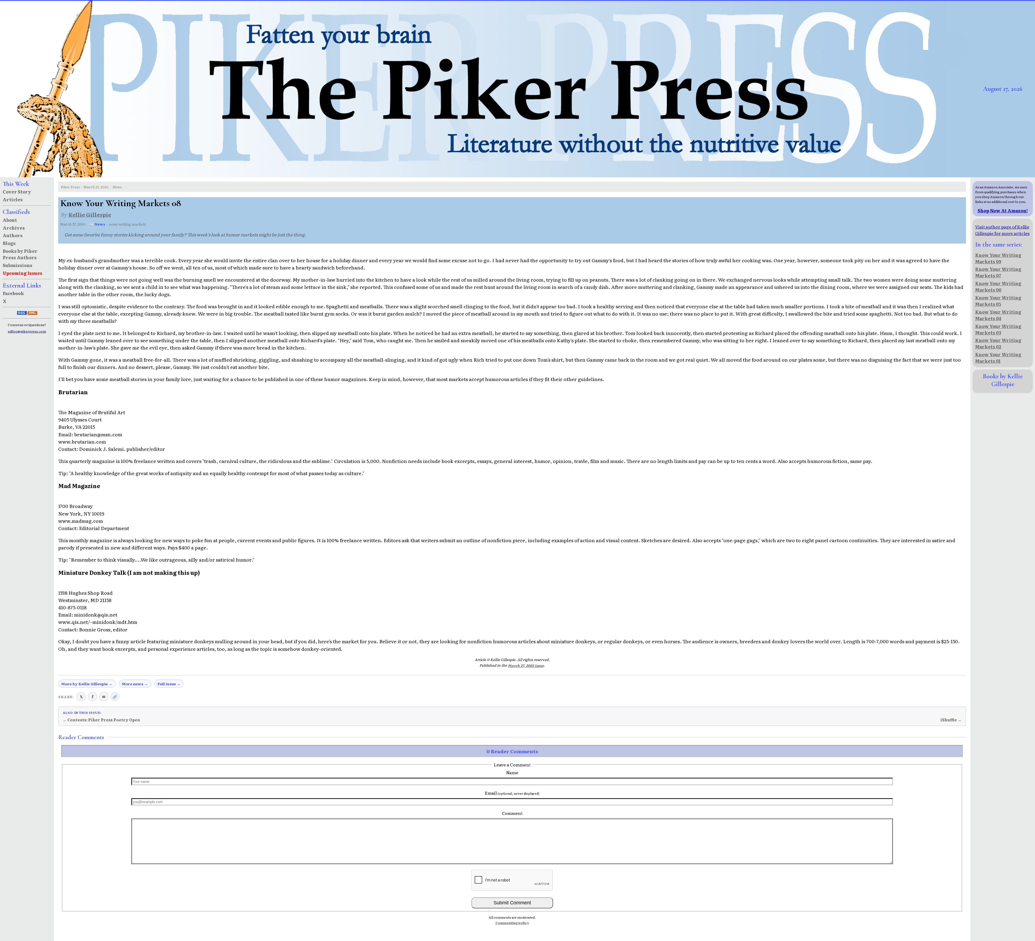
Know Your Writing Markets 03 (998, 329)
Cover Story (17, 191)
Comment (512, 813)
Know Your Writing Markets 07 (998, 272)
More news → (135, 683)
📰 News (97, 224)
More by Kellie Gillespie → (86, 683)
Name (512, 772)
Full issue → (169, 683)
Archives (14, 227)
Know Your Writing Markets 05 (998, 300)
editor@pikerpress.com (27, 331)
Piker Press (70, 186)
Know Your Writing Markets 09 (998, 258)
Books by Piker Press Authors (20, 254)
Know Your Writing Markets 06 (998, 286)
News (117, 186)
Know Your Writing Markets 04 (998, 315)
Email (512, 793)
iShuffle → (950, 719)
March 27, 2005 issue (526, 665)
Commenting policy (512, 922)
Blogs (9, 243)
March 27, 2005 (96, 186)
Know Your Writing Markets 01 (998, 357)
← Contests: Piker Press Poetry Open (101, 719)
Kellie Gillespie (89, 214)
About (10, 220)
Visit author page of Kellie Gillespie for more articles (1002, 229)
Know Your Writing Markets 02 (998, 343)
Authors (13, 235)
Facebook (13, 293)
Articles (13, 199)
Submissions (17, 265)
